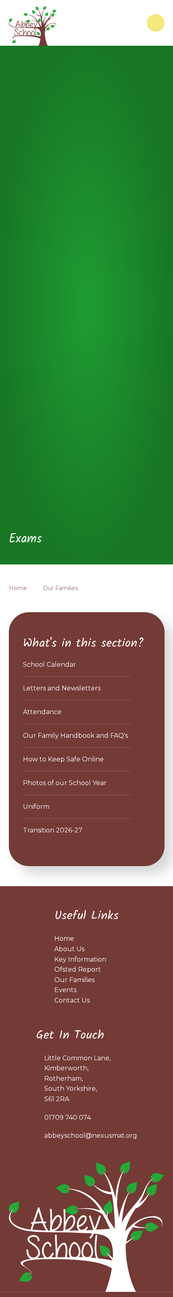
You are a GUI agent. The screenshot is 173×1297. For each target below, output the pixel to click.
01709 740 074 (67, 1117)
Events (65, 990)
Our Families (60, 588)
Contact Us (72, 1000)
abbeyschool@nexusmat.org (90, 1135)
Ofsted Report (77, 969)
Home (18, 588)
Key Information (80, 959)
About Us (69, 949)
